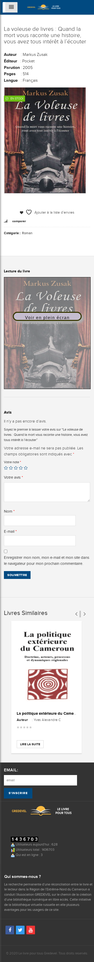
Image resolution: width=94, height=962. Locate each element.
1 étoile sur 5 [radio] (6, 468)
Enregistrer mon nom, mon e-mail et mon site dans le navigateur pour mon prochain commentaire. (46, 560)
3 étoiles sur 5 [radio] (16, 468)
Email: (11, 770)
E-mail (10, 531)
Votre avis (13, 477)
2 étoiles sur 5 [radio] (11, 468)
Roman (27, 233)
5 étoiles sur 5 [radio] (26, 468)
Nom (9, 511)
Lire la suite (30, 744)
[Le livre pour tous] (44, 6)
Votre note (12, 462)
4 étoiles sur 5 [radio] (21, 468)
